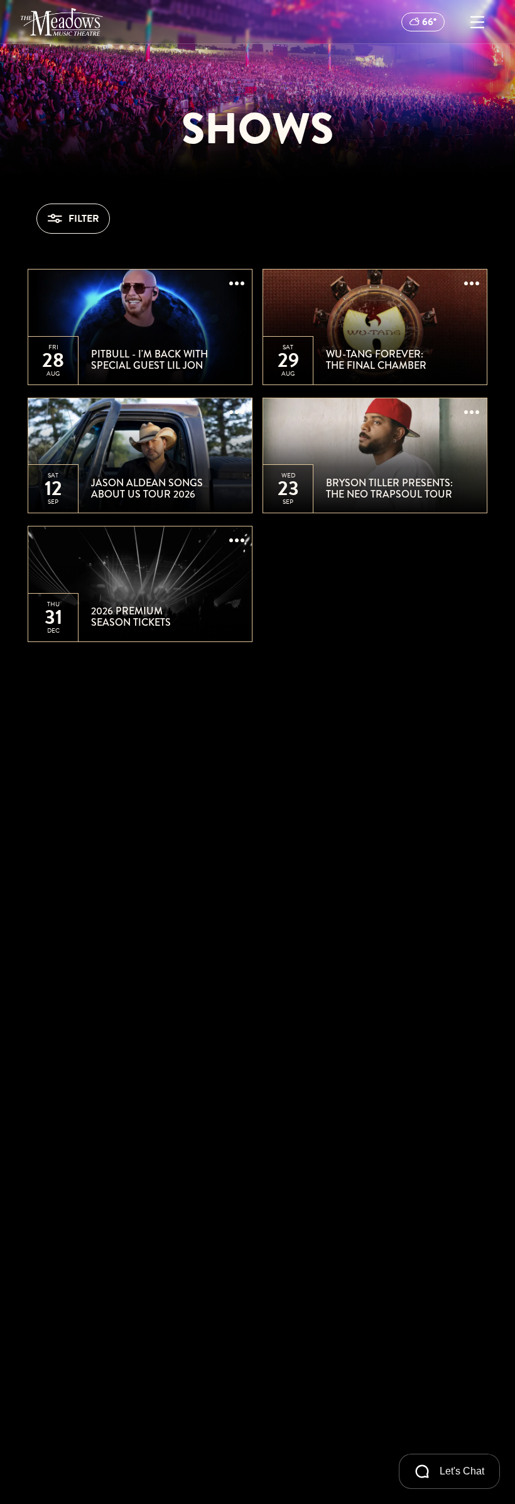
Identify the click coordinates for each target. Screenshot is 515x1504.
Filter (83, 218)
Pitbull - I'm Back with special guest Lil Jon (149, 360)
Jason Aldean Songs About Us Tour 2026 (147, 488)
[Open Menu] (477, 22)
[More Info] (237, 285)
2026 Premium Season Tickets (131, 617)
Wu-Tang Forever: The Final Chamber (376, 360)
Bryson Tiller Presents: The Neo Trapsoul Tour (389, 488)
